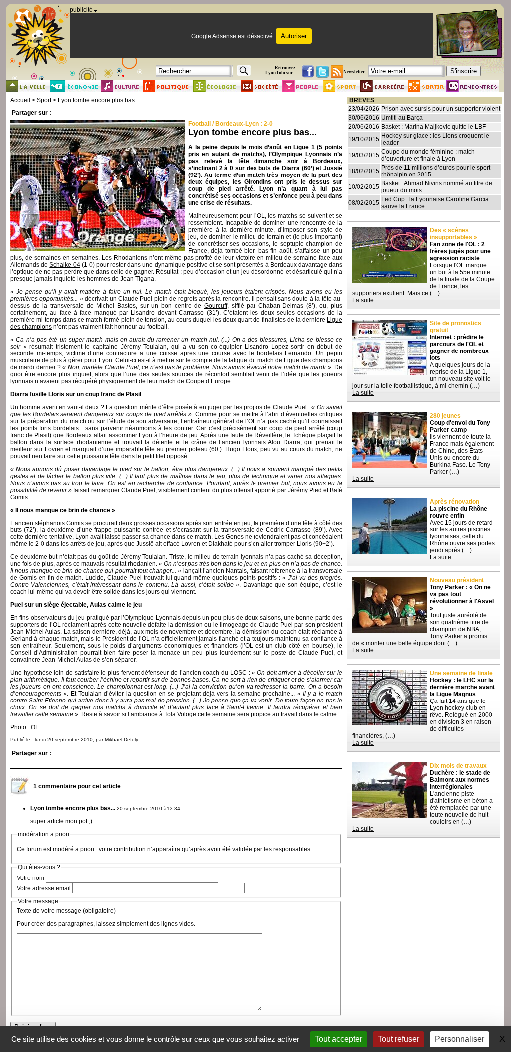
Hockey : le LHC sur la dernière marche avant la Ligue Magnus (462, 687)
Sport (44, 100)
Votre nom (30, 878)
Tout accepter (338, 1039)
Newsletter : (355, 71)
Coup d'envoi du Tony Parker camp (460, 426)
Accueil (20, 100)
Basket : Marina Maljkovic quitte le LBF (433, 126)
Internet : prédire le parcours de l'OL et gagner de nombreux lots (459, 347)
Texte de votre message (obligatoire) (66, 910)
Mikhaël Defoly (121, 739)
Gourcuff (215, 305)
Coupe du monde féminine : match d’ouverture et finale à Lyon (428, 155)
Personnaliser (459, 1039)
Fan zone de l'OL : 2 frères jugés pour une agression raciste (460, 251)
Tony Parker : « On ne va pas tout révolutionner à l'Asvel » (462, 598)
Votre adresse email (44, 888)
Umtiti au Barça (402, 117)
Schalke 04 (64, 264)
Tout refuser (398, 1039)
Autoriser (294, 36)
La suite (363, 300)
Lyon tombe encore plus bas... (72, 808)
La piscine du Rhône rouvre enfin (458, 512)
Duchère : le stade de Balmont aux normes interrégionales (460, 779)
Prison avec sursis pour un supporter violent (440, 108)
